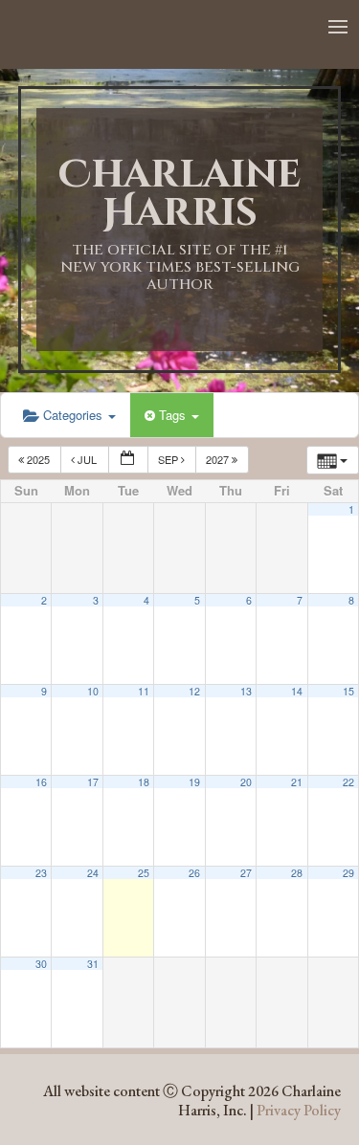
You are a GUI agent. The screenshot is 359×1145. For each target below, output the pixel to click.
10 (93, 691)
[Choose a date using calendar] (128, 459)
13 (246, 691)
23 (41, 873)
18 (143, 782)
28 (297, 873)
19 (194, 782)
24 (93, 873)
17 (93, 782)
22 (348, 782)
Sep (169, 459)
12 (194, 691)
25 (143, 873)
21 (297, 782)
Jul (87, 459)
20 (246, 782)
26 (194, 873)
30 (41, 964)
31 (93, 964)
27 (246, 873)
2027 (219, 459)
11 (143, 691)
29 (348, 873)
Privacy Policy (299, 1110)
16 (41, 782)
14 (297, 691)
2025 (38, 459)
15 (348, 691)
